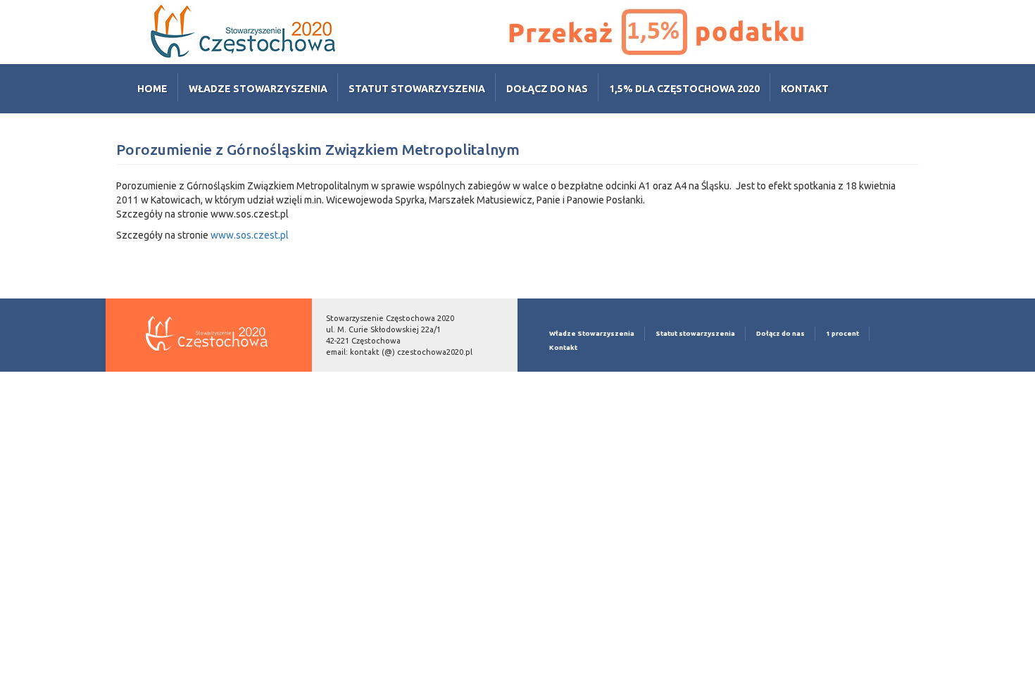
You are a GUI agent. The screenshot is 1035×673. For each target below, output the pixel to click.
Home (152, 88)
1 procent (842, 333)
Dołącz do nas (547, 88)
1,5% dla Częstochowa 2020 (684, 88)
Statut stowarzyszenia (417, 88)
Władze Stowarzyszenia (258, 88)
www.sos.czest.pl (250, 235)
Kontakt (805, 88)
